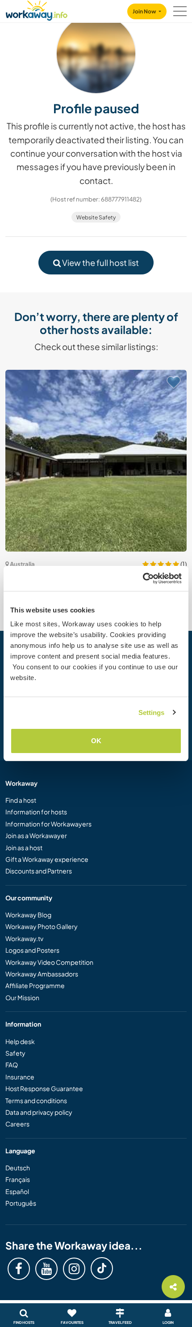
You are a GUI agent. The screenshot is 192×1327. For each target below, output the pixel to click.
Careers (17, 1124)
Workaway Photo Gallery (41, 926)
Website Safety (96, 217)
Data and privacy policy (38, 1112)
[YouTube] (46, 1269)
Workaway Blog (28, 915)
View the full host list (100, 262)
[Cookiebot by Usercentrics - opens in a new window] (143, 578)
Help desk (20, 1041)
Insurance (19, 1077)
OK (96, 741)
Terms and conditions (36, 1100)
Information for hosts (36, 812)
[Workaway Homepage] (36, 9)
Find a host (20, 800)
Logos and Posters (32, 950)
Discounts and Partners (38, 871)
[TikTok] (102, 1268)
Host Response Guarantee (44, 1088)
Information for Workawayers (48, 824)
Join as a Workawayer (36, 835)
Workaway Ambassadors (41, 974)
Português (20, 1203)
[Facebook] (19, 1269)
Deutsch (17, 1168)
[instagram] (74, 1269)
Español (17, 1191)
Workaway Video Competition (49, 962)
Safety (15, 1053)
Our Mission (22, 997)
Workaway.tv (24, 938)
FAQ (11, 1065)
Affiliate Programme (35, 985)
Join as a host (23, 847)
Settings (151, 712)
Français (17, 1179)
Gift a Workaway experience (46, 859)
